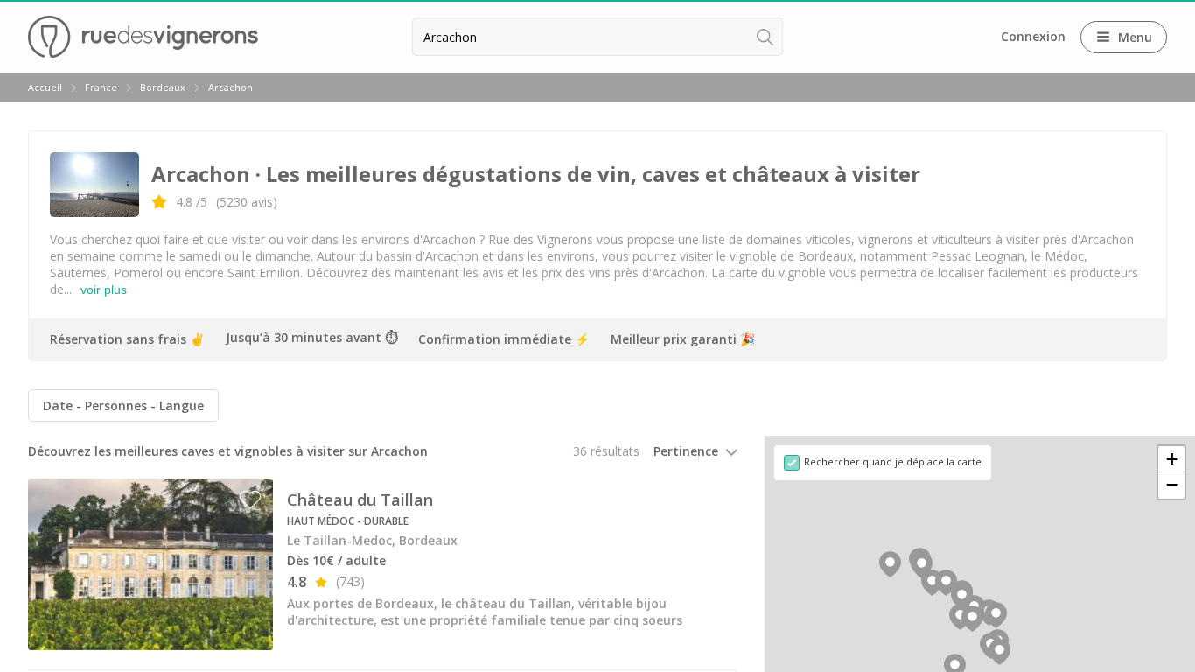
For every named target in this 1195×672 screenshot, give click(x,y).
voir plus (103, 290)
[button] (972, 619)
